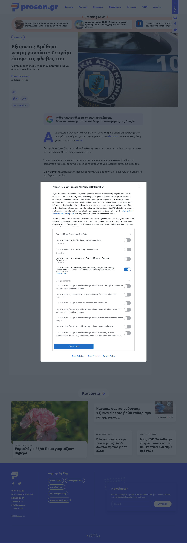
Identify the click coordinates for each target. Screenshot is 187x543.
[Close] (140, 187)
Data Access (93, 356)
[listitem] (93, 234)
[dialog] (93, 271)
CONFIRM (74, 346)
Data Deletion (78, 356)
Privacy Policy (109, 356)
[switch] (127, 240)
